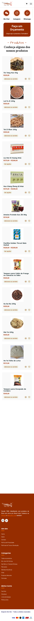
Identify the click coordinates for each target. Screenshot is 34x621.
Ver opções (7, 164)
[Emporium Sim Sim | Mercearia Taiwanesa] (7, 3)
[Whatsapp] (27, 13)
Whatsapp (27, 19)
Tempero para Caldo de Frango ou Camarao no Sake (16, 274)
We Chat (6, 19)
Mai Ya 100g (8, 332)
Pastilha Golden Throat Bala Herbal (14, 244)
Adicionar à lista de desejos (29, 79)
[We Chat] (6, 13)
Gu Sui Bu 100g (9, 304)
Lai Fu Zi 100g (9, 101)
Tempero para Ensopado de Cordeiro (14, 390)
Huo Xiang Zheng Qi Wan (13, 186)
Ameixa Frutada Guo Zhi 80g (15, 215)
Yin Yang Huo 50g (10, 73)
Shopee (3, 515)
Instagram (16, 19)
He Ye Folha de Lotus (12, 361)
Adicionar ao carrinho (10, 79)
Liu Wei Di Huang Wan (12, 158)
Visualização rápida (25, 79)
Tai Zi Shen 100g (10, 130)
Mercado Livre (11, 515)
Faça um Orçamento (17, 27)
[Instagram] (16, 13)
